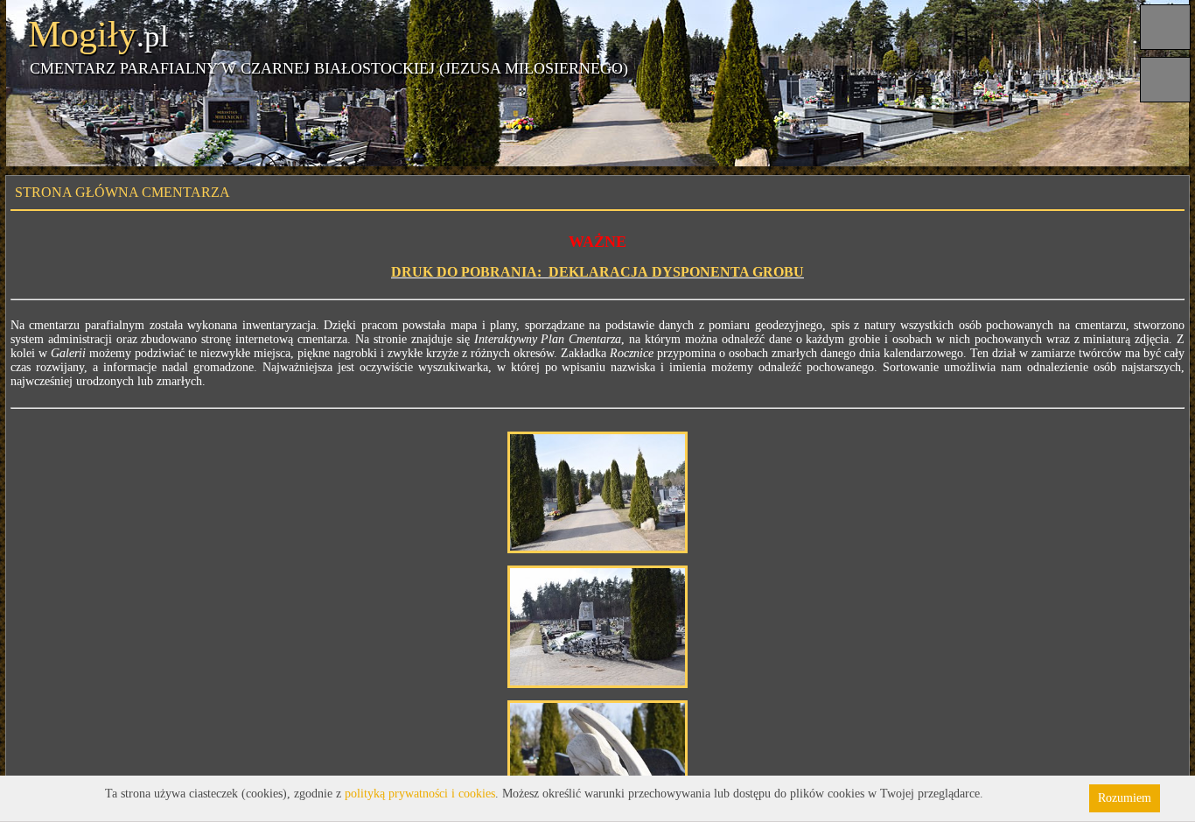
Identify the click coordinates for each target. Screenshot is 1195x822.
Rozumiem (1124, 797)
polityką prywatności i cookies (420, 793)
